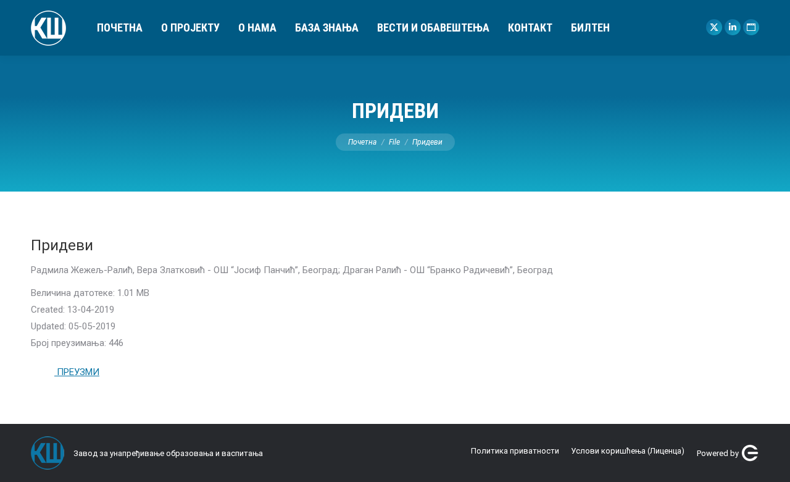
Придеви (62, 245)
